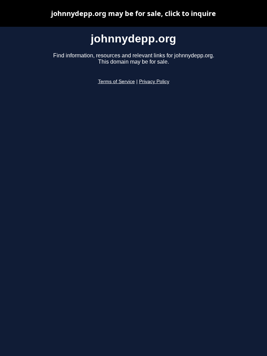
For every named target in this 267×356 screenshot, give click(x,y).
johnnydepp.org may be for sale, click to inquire (133, 13)
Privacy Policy (154, 81)
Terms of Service (116, 81)
